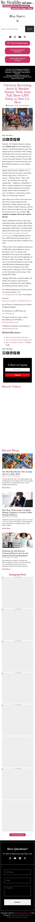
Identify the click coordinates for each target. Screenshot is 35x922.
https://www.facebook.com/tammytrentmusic (16, 301)
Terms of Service (22, 917)
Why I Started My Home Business (17, 337)
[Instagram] (15, 37)
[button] (17, 20)
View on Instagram (18, 834)
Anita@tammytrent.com (10, 328)
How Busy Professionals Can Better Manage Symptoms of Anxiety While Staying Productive (17, 512)
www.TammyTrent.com (10, 294)
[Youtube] (15, 858)
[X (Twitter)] (25, 37)
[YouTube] (19, 37)
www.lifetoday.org (8, 313)
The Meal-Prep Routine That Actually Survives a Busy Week (17, 472)
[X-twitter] (25, 858)
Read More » (6, 487)
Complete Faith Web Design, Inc (21, 915)
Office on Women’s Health (14, 342)
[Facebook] (10, 37)
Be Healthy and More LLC (22, 913)
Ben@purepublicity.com (10, 322)
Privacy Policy (11, 917)
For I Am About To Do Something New (19, 340)
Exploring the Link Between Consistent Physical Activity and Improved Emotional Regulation (15, 553)
